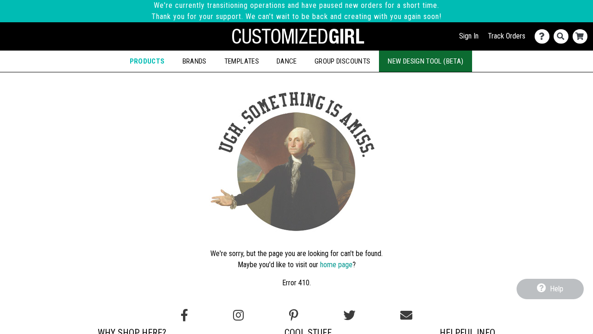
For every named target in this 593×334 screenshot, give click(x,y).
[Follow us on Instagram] (238, 315)
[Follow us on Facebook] (184, 315)
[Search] (563, 36)
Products (147, 61)
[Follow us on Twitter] (349, 315)
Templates (241, 61)
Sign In (469, 36)
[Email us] (406, 315)
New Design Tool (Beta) (425, 61)
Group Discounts (342, 61)
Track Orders (506, 36)
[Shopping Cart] (582, 36)
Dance (287, 61)
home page (336, 264)
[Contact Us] (544, 36)
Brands (195, 61)
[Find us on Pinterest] (293, 315)
